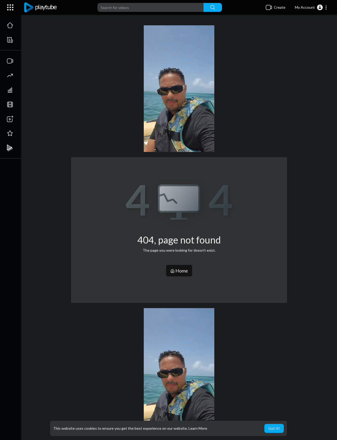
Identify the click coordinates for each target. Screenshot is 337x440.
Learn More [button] (198, 428)
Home (181, 271)
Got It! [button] (274, 428)
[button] (311, 7)
